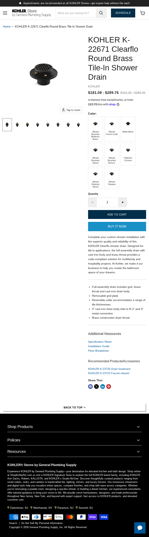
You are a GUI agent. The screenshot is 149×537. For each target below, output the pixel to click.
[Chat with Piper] (140, 528)
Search (13, 523)
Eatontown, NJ (19, 507)
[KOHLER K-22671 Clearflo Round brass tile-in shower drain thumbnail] (7, 124)
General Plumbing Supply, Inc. (46, 527)
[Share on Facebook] (90, 386)
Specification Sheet (100, 341)
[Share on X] (96, 386)
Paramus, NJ (65, 507)
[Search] (101, 13)
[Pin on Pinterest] (108, 386)
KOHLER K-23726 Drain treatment (109, 368)
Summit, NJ (86, 507)
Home (7, 26)
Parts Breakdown (98, 350)
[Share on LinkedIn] (102, 386)
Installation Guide (98, 346)
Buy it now (117, 226)
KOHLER (94, 86)
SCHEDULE (123, 12)
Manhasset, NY (42, 507)
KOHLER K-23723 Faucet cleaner (109, 373)
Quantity (93, 193)
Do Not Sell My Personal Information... (43, 523)
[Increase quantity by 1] (123, 202)
